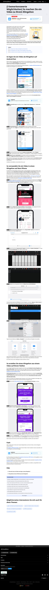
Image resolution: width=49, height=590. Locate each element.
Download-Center (5, 552)
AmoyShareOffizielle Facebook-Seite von (45, 575)
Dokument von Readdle (35, 175)
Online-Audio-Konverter (18, 381)
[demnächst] (42, 575)
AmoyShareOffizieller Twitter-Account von (47, 575)
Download (29, 1)
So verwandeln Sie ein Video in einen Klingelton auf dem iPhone (20, 50)
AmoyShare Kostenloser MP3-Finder (25, 178)
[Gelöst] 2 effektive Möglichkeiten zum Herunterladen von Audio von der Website (21, 479)
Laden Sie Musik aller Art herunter (31, 505)
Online (17, 1)
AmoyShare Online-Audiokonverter (13, 371)
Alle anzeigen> (24, 495)
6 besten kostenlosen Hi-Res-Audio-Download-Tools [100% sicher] (18, 481)
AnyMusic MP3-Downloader (34, 65)
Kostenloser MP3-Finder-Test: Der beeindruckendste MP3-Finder (18, 486)
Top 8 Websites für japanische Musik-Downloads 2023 (16, 489)
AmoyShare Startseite (7, 1)
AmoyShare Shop (14, 552)
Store (40, 1)
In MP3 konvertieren (27, 508)
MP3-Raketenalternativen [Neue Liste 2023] (15, 491)
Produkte (23, 1)
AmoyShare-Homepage (18, 546)
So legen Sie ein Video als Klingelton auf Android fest (18, 48)
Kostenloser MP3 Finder (29, 546)
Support (35, 1)
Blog (43, 1)
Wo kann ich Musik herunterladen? (14, 508)
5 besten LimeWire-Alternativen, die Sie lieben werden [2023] (18, 484)
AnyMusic (22, 546)
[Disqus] (24, 529)
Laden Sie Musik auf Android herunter (15, 505)
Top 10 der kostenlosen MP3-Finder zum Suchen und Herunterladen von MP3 (20, 482)
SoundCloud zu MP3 (11, 511)
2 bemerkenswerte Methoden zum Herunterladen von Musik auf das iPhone (20, 493)
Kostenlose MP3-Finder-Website (14, 181)
